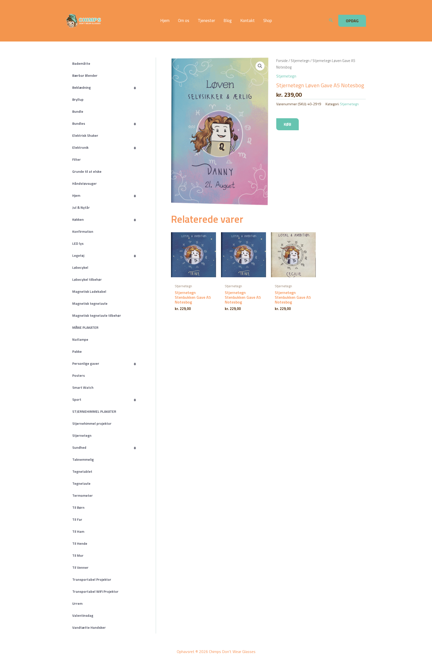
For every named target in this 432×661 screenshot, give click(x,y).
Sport (104, 399)
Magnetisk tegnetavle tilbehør (96, 315)
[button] (331, 20)
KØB (287, 124)
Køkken (104, 219)
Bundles (104, 123)
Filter (76, 159)
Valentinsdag (82, 615)
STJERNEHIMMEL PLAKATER (94, 411)
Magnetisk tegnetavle (90, 303)
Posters (78, 375)
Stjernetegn (82, 435)
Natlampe (80, 339)
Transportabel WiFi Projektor (95, 591)
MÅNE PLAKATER (85, 327)
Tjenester (206, 20)
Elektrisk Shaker (85, 135)
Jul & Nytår (81, 207)
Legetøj (104, 255)
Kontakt (247, 20)
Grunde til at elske (87, 171)
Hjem (165, 20)
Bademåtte (81, 63)
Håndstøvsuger (84, 183)
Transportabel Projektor (91, 579)
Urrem (77, 603)
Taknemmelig (83, 459)
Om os (183, 20)
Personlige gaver (104, 363)
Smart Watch (83, 387)
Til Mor (78, 555)
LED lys (78, 243)
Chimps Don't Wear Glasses (116, 21)
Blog (228, 20)
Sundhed (104, 447)
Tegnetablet (82, 471)
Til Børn (78, 507)
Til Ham (78, 531)
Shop (267, 20)
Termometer (82, 495)
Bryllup (78, 99)
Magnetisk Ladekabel (89, 291)
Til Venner (80, 567)
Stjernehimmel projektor (92, 423)
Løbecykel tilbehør (87, 279)
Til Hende (79, 543)
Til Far (77, 519)
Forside (282, 61)
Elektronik (104, 147)
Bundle (77, 111)
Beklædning (104, 87)
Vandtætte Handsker (89, 627)
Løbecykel (80, 267)
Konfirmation (82, 231)
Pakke (77, 351)
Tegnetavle (81, 483)
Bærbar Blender (85, 75)
